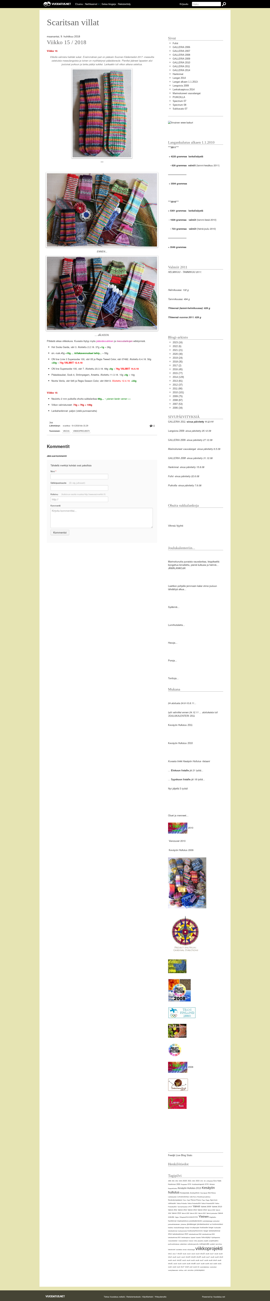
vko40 (219, 1260)
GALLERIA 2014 (181, 70)
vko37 (202, 1260)
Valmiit (196, 1206)
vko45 (188, 1264)
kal (211, 1224)
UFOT (190, 1207)
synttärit (212, 1244)
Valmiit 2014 (202, 1210)
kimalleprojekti (194, 1227)
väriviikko (191, 1270)
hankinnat (172, 1221)
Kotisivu (78, 494)
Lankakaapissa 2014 (184, 89)
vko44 (184, 1264)
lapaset (193, 1237)
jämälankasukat (203, 1224)
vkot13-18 (196, 1267)
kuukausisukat (182, 1231)
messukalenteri (173, 1241)
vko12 (189, 1254)
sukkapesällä (204, 1244)
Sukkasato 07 (180, 108)
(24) (178, 357)
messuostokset (183, 1241)
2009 (169, 1181)
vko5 (211, 1264)
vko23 (188, 1257)
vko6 (178, 1267)
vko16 (207, 1254)
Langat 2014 (179, 78)
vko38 (206, 1260)
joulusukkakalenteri (174, 1224)
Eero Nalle (217, 1181)
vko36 (197, 1260)
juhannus (183, 1224)
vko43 (179, 1264)
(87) (178, 400)
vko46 (193, 1264)
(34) (178, 407)
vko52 (170, 1267)
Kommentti (56, 505)
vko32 (179, 1260)
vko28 (212, 1257)
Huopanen (184, 1184)
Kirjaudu (184, 4)
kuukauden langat (206, 1227)
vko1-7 (174, 1254)
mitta (195, 1241)
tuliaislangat (191, 1249)
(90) (177, 388)
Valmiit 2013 (192, 1210)
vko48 (202, 1264)
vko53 (174, 1267)
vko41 (170, 1264)
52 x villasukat (208, 1181)
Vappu (177, 1217)
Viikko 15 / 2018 (66, 42)
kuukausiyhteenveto (195, 1231)
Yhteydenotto (160, 1296)
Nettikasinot (91, 4)
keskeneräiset (217, 1224)
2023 (197, 1181)
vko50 (215, 1264)
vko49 (207, 1264)
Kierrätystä (203, 1193)
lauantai (198, 1237)
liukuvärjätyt (206, 1237)
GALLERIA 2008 (181, 54)
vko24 (193, 1257)
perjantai (200, 1241)
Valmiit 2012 (182, 1210)
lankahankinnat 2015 (180, 1234)
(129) (178, 377)
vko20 (174, 1257)
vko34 (188, 1260)
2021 (189, 1181)
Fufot (175, 43)
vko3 (221, 1257)
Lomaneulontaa (183, 1197)
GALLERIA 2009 (181, 58)
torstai (185, 1249)
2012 (176, 1181)
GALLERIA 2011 (181, 66)
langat (206, 1231)
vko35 (193, 1260)
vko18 (216, 1254)
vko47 (198, 1264)
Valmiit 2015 (211, 1210)
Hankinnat (178, 74)
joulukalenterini (195, 1221)
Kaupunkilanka (172, 1188)
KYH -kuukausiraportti (196, 1184)
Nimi (53, 471)
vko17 (212, 1254)
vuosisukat (213, 1267)
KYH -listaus (210, 1184)
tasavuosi (171, 1249)
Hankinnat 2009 (174, 1184)
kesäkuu (170, 1227)
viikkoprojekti (81, 431)
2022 (193, 1181)
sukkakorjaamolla (193, 1244)
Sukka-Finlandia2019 (194, 1203)
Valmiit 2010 (217, 1207)
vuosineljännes (204, 1267)
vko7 (182, 1267)
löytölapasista (215, 1237)
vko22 (183, 1257)
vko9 (190, 1267)
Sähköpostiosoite (68, 482)
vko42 (175, 1264)
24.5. (201, 1181)
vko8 (187, 1267)
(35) (178, 361)
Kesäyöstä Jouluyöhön (190, 1193)
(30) (178, 354)
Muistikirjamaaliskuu (203, 1197)
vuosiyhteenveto (173, 1270)
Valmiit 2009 (206, 1207)
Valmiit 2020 (185, 1213)
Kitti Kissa (212, 1193)
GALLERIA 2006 (181, 47)
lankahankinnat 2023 (174, 1237)
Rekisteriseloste (133, 1296)
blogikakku (212, 1217)
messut (190, 1241)
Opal (188, 1200)
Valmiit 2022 (202, 1213)
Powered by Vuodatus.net (213, 1296)
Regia (207, 1200)
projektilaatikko (213, 1241)
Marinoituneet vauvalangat (187, 93)
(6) (177, 346)
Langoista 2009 (181, 85)
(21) (178, 350)
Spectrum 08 (179, 104)
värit (185, 1270)
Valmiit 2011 (172, 1210)
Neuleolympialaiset (175, 1200)
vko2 (170, 1257)
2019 (180, 1181)
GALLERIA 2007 (181, 51)
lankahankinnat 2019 (208, 1234)
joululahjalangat (207, 1221)
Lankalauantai (172, 1197)
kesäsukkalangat (179, 1227)
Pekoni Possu (196, 1200)
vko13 (193, 1254)
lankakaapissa (185, 1237)
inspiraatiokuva (183, 1221)
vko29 (217, 1257)
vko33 (184, 1260)
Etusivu (79, 4)
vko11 (184, 1254)
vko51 (219, 1264)
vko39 (210, 1260)
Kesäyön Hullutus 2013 (189, 1188)
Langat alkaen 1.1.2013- (185, 81)
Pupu (203, 1200)
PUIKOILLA (179, 97)
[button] (99, 4)
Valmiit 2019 (176, 1213)
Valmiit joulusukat (211, 1213)
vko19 (220, 1254)
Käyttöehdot (147, 1296)
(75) (178, 396)
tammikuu (219, 1244)
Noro (184, 1200)
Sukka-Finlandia (182, 1203)
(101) (178, 392)
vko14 (197, 1254)
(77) (178, 373)
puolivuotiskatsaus (173, 1244)
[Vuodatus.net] (55, 1296)
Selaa (109, 4)
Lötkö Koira (193, 1197)
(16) (178, 342)
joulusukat (216, 1221)
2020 (185, 1181)
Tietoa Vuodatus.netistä (114, 1296)
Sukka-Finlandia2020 (207, 1203)
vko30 (170, 1260)
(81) (178, 381)
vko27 (208, 1257)
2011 (173, 1181)
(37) (178, 384)
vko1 (170, 1254)
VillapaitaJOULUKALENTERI (188, 1217)
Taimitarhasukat (182, 1207)
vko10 (179, 1254)
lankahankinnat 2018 (195, 1234)
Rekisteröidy (124, 4)
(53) (178, 404)
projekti (206, 1241)
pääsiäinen (183, 1244)
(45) (178, 369)
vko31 (174, 1260)
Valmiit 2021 (193, 1213)
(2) (177, 365)
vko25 (198, 1257)
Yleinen (204, 1216)
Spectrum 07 (179, 101)
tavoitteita (179, 1249)
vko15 (66, 431)
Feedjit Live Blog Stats (180, 1155)
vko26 (203, 1257)
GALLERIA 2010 (181, 62)
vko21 (179, 1257)
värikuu (181, 1270)
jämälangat (191, 1224)
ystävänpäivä (199, 1270)
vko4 (215, 1260)
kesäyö (187, 1227)
